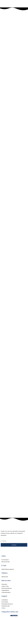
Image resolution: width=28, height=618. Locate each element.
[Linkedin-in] (2, 550)
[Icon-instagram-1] (7, 550)
